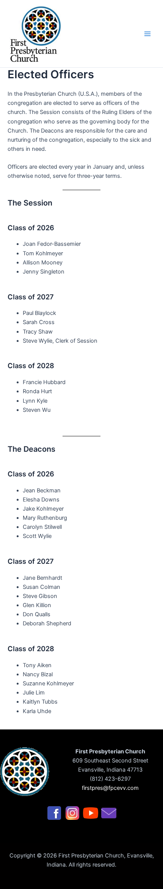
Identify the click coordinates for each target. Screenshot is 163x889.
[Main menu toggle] (147, 34)
